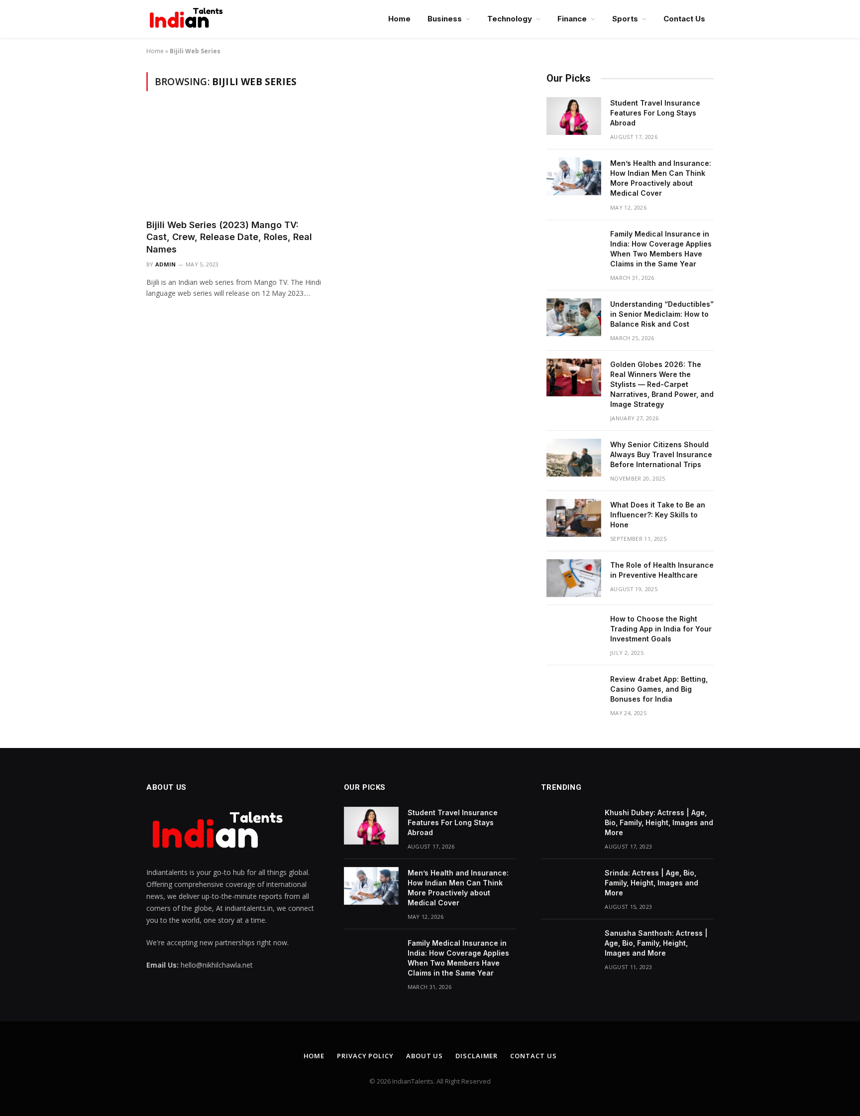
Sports (625, 18)
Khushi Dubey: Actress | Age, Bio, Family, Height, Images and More (659, 822)
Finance (572, 18)
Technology (509, 18)
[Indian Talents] (188, 19)
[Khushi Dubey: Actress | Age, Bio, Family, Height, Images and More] (568, 826)
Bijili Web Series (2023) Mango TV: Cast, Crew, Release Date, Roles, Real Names (229, 237)
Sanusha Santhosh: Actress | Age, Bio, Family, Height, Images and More (656, 943)
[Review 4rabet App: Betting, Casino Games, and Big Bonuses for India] (573, 692)
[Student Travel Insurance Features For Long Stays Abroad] (573, 116)
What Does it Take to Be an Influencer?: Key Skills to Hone (657, 514)
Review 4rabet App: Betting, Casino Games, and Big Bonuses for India (659, 689)
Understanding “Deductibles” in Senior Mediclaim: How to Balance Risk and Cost (662, 314)
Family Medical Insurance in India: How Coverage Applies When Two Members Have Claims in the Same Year (661, 249)
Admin (165, 264)
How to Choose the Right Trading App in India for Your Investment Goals (661, 629)
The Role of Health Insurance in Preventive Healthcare (662, 570)
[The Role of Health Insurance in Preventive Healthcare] (573, 578)
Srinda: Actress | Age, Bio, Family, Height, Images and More (651, 882)
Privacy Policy (365, 1055)
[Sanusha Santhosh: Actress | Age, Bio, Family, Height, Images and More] (568, 946)
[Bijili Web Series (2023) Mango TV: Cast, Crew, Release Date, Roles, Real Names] (234, 161)
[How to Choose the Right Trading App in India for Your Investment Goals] (573, 632)
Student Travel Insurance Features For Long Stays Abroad (655, 113)
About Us (424, 1055)
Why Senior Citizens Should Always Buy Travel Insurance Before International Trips (661, 454)
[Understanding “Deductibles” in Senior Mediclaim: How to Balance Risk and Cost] (573, 317)
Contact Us (684, 18)
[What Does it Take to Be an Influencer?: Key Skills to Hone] (573, 518)
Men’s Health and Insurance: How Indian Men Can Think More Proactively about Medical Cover (660, 178)
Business (445, 18)
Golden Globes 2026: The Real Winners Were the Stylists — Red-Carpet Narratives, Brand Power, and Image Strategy (662, 384)
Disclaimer (476, 1055)
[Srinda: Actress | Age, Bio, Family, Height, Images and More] (568, 886)
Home (399, 18)
